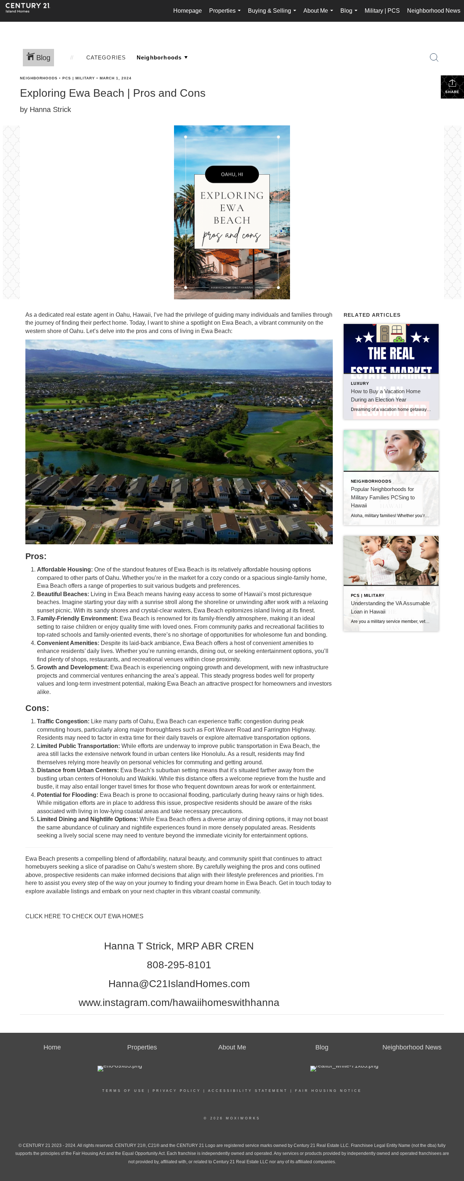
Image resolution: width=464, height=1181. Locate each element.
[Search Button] (434, 57)
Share (452, 92)
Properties (226, 15)
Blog (350, 15)
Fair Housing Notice (328, 1091)
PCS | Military (78, 78)
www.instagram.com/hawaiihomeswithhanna (179, 1002)
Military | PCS (382, 11)
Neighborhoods (39, 78)
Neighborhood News (433, 11)
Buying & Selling (273, 15)
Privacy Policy (177, 1091)
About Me (319, 15)
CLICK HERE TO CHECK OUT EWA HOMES (84, 916)
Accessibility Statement (248, 1091)
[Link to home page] (31, 11)
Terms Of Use (123, 1091)
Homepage (187, 11)
